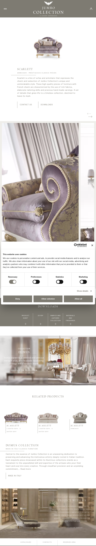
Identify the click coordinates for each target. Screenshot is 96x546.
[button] (89, 113)
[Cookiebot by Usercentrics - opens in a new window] (76, 245)
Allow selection (48, 299)
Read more (26, 469)
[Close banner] (92, 245)
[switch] (36, 282)
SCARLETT (13, 425)
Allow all (78, 299)
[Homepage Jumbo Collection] (48, 8)
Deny (17, 299)
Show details (82, 291)
